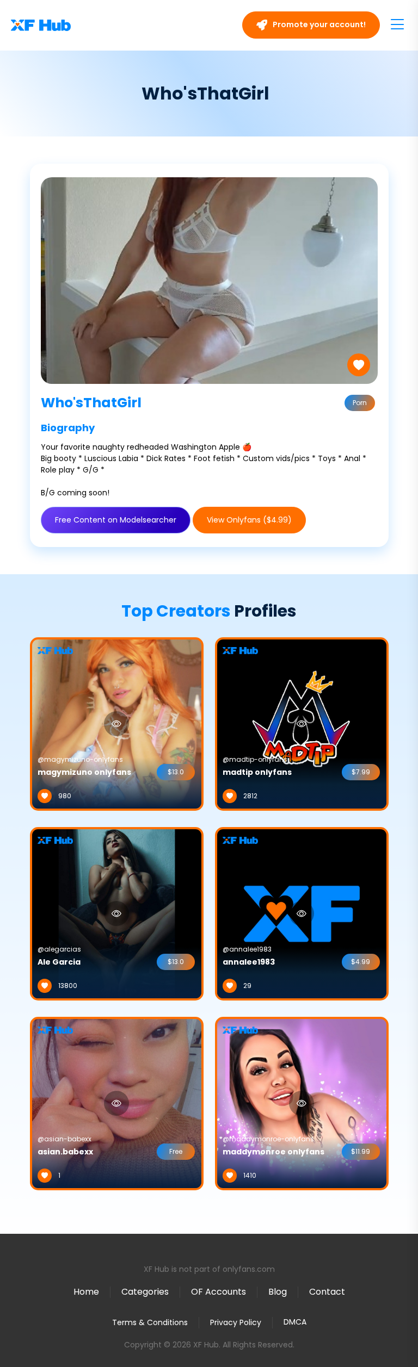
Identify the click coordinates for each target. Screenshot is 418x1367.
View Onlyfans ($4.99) (249, 519)
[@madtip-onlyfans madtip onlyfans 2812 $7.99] (301, 723)
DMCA (295, 1322)
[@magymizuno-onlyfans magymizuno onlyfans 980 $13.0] (116, 723)
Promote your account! (318, 24)
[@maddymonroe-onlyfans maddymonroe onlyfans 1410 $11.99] (301, 1102)
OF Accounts (218, 1291)
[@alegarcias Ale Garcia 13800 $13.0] (116, 913)
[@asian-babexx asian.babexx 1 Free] (116, 1102)
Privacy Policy (235, 1322)
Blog (277, 1291)
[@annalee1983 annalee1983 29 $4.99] (301, 913)
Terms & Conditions (150, 1322)
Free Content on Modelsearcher (115, 519)
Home (86, 1291)
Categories (145, 1291)
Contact (327, 1291)
